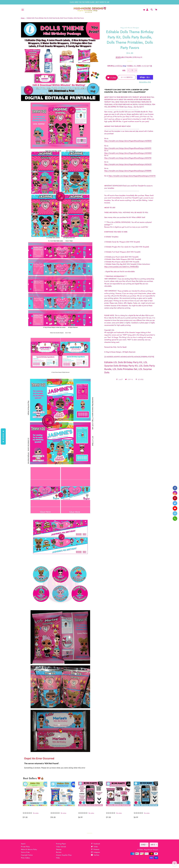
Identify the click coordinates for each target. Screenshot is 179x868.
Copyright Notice (27, 855)
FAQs (58, 858)
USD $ (153, 845)
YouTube (96, 855)
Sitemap (58, 849)
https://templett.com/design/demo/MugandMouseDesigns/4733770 (132, 176)
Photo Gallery (25, 858)
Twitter (95, 846)
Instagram (96, 852)
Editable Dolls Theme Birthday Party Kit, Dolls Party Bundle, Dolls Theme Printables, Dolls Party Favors (55, 18)
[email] (175, 513)
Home (22, 18)
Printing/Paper (61, 844)
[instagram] (175, 493)
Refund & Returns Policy (29, 849)
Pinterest (96, 849)
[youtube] (175, 508)
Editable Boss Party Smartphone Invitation (143, 809)
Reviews (58, 852)
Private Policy (25, 846)
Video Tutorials (61, 846)
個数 (123, 70)
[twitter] (175, 503)
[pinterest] (175, 498)
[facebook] (175, 488)
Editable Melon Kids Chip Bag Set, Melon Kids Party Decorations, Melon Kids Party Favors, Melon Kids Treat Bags (34, 809)
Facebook (96, 844)
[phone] (175, 518)
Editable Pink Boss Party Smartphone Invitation (88, 809)
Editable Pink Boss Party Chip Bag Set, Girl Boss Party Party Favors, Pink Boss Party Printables (116, 809)
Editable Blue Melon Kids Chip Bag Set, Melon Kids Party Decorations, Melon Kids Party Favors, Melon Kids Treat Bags (61, 809)
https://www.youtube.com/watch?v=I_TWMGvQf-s (121, 266)
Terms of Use (25, 852)
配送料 (118, 57)
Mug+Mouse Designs (151, 849)
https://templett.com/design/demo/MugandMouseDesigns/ (127, 141)
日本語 (143, 845)
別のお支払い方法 (145, 82)
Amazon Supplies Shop (64, 855)
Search (23, 844)
